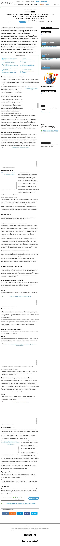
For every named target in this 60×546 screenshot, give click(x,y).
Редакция (50, 525)
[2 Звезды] (16, 498)
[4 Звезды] (20, 498)
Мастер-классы (21, 4)
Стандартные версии (8, 61)
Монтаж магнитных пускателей (9, 70)
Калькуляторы (18, 1)
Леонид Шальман (41, 21)
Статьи (15, 4)
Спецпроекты (27, 1)
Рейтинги (27, 4)
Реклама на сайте (24, 525)
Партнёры (45, 525)
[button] (55, 4)
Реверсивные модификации (9, 62)
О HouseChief (10, 525)
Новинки (35, 4)
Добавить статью (43, 1)
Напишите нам (16, 525)
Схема (24, 58)
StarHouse (43, 124)
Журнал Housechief (38, 525)
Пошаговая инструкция (27, 59)
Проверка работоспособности (27, 71)
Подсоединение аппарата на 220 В (9, 72)
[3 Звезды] (18, 498)
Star (47, 4)
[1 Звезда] (14, 498)
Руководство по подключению (28, 64)
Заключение (23, 72)
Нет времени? (23, 21)
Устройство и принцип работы (9, 59)
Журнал (38, 1)
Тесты (23, 1)
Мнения (31, 4)
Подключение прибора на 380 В (28, 61)
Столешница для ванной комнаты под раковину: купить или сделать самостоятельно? (50, 53)
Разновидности (5, 64)
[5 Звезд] (21, 498)
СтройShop (33, 1)
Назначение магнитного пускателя (9, 58)
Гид (41, 4)
